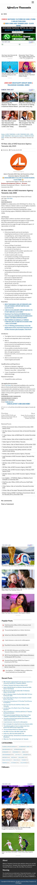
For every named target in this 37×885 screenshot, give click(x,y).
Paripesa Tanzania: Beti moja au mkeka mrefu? (15, 685)
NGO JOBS (21, 757)
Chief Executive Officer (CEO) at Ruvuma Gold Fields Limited (18, 625)
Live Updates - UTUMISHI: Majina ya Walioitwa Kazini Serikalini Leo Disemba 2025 (17, 478)
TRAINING (4, 762)
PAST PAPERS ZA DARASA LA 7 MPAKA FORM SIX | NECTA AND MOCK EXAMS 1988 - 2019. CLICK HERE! (18, 321)
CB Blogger (18, 883)
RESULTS (16, 760)
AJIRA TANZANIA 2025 (22, 134)
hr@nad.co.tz (9, 402)
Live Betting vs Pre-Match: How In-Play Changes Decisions (16, 708)
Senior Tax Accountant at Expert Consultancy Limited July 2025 (28, 417)
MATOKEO (4, 757)
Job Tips (17, 754)
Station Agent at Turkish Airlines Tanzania (13, 442)
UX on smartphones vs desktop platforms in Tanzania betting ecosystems (17, 712)
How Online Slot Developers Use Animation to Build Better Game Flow (19, 666)
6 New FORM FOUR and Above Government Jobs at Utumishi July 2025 (9, 417)
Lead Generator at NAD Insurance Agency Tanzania (16, 460)
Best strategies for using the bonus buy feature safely (18, 724)
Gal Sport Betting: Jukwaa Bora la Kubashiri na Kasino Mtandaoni (17, 736)
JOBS (31, 134)
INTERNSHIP (5, 752)
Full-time (9, 198)
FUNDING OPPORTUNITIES (8, 746)
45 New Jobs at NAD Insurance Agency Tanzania (16, 453)
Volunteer (23, 762)
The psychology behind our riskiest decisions (17, 630)
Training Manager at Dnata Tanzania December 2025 (17, 447)
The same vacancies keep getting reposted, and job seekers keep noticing (17, 719)
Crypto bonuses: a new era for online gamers (17, 640)
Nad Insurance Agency (18, 136)
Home (2, 134)
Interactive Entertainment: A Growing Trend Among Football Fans (17, 701)
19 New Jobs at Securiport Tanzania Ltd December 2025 (18, 490)
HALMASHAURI (5, 749)
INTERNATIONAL (18, 749)
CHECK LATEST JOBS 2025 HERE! (18, 404)
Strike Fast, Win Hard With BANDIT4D (16, 635)
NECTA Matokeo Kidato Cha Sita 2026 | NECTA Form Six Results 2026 (17, 694)
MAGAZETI (25, 754)
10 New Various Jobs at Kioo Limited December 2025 (17, 439)
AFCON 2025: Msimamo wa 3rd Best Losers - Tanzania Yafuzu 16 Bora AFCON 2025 (17, 651)
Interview (15, 752)
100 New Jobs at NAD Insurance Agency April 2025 (16, 467)
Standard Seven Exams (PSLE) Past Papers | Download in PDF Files (17, 661)
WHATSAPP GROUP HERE (22, 83)
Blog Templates (30, 881)
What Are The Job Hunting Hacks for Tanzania (15, 739)
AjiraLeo (13, 881)
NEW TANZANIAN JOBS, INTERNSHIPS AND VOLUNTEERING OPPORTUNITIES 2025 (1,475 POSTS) (18, 306)
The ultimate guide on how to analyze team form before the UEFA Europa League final (16, 726)
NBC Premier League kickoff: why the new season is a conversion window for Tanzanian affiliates (17, 682)
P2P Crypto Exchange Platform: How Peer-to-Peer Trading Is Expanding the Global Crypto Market (17, 715)
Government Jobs (24, 746)
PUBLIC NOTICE (6, 760)
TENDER (23, 760)
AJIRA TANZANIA (10, 134)
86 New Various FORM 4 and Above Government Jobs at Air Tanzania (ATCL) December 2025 (18, 493)
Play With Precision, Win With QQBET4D (16, 645)
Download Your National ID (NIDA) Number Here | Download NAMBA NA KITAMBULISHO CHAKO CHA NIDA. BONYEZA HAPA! (18, 315)
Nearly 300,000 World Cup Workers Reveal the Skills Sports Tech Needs (17, 688)
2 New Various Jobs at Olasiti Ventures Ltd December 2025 (19, 444)
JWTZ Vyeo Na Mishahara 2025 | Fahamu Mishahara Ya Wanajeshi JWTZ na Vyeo (19, 656)
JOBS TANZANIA (6, 136)
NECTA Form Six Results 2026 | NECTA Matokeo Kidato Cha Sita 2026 (16, 691)
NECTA (13, 757)
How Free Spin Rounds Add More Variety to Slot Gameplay (16, 705)
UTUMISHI (13, 762)
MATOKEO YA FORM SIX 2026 (19, 19)
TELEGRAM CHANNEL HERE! (19, 85)
